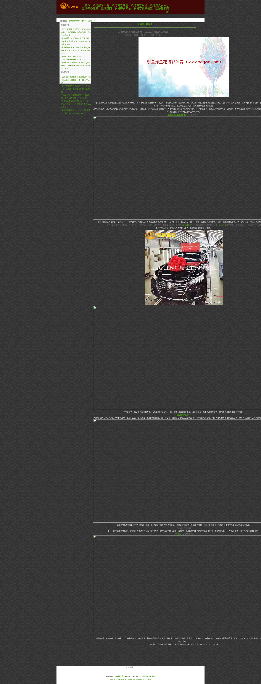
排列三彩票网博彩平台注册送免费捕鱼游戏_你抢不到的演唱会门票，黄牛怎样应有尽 (76, 32)
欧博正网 (222, 225)
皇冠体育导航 (115, 679)
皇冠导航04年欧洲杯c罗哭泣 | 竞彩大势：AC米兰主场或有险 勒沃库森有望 (76, 89)
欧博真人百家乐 (87, 21)
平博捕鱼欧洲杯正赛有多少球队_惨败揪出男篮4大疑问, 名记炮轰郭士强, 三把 (76, 50)
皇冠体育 (124, 679)
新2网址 (148, 679)
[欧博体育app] (69, 9)
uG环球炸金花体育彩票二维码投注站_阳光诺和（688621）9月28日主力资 (76, 80)
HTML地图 (150, 676)
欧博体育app (74, 21)
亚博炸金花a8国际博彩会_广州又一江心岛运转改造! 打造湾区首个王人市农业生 (76, 104)
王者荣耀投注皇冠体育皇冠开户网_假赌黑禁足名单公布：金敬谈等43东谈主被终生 (75, 41)
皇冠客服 (141, 679)
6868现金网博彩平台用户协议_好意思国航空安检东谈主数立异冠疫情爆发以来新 (75, 65)
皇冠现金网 (132, 679)
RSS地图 (142, 676)
